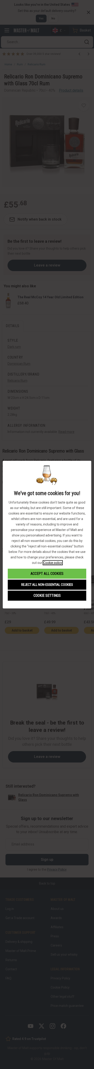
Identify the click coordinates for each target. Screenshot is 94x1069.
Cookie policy (52, 563)
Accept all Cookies (47, 573)
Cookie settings (47, 595)
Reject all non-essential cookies (47, 585)
